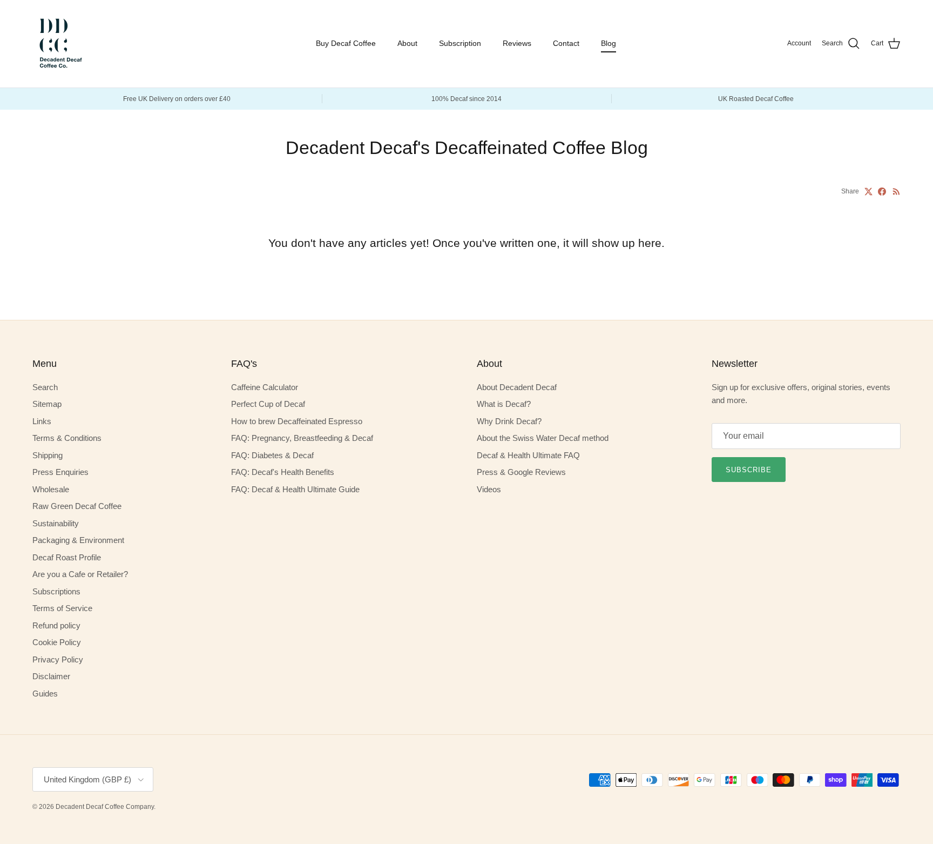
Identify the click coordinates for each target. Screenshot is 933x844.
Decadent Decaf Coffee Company (105, 806)
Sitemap (47, 403)
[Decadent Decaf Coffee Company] (59, 44)
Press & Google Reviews (521, 472)
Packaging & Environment (78, 540)
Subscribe (749, 470)
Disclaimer (51, 676)
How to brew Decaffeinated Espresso (296, 421)
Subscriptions (56, 591)
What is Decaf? (504, 403)
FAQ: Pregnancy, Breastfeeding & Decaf (302, 438)
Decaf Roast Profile (66, 557)
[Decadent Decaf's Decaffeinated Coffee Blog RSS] (897, 191)
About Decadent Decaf (517, 387)
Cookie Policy (56, 642)
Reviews (517, 43)
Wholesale (50, 489)
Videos (489, 489)
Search (45, 387)
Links (41, 421)
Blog (608, 43)
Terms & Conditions (67, 438)
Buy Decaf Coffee (346, 43)
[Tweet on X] (868, 191)
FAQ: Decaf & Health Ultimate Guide (295, 489)
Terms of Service (62, 608)
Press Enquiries (60, 472)
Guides (45, 693)
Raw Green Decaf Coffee (76, 506)
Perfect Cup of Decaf (268, 403)
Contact (566, 43)
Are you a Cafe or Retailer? (80, 574)
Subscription (460, 43)
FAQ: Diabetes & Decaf (272, 455)
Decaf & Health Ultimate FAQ (528, 455)
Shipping (47, 455)
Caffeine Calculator (264, 387)
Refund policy (56, 625)
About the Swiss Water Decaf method (543, 438)
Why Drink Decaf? (509, 421)
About (407, 43)
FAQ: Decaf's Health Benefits (282, 472)
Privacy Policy (57, 659)
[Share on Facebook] (882, 191)
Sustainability (55, 523)
